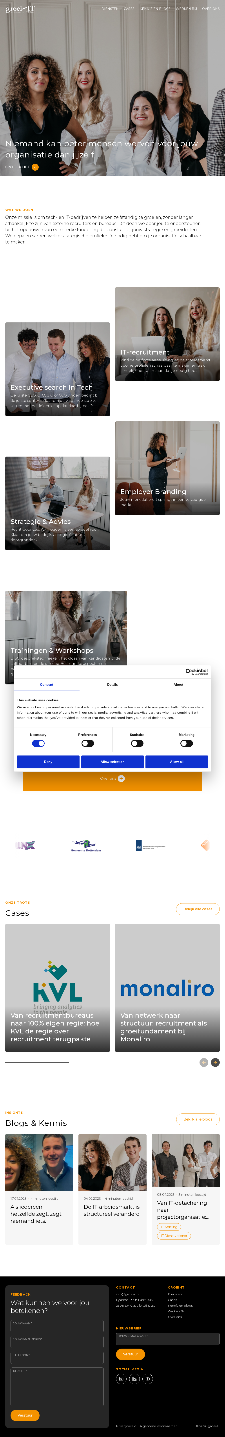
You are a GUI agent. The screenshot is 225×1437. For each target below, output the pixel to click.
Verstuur (25, 1415)
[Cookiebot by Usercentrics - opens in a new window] (189, 672)
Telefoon (21, 1355)
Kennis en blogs (155, 9)
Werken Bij (186, 9)
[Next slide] (215, 1062)
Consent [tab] (46, 684)
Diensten (110, 9)
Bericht (20, 1371)
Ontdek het (17, 167)
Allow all (176, 762)
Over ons (211, 9)
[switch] (88, 743)
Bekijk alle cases (197, 909)
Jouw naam (22, 1323)
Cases (129, 9)
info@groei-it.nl (127, 1294)
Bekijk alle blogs (197, 1119)
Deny (48, 762)
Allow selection (113, 762)
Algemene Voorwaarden (159, 1426)
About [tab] (178, 684)
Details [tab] (112, 684)
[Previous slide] (204, 1062)
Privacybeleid (126, 1426)
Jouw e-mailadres (27, 1339)
